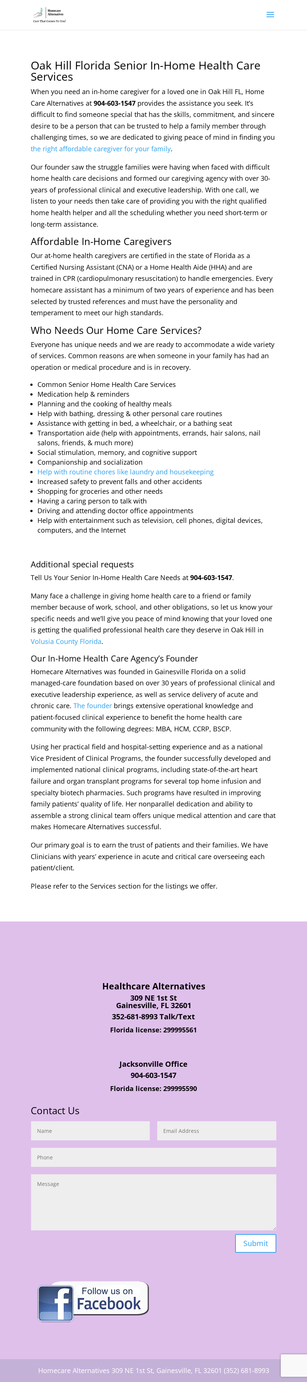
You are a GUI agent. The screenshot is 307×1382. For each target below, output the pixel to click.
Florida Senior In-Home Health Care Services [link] (146, 71)
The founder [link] (92, 705)
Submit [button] (255, 1243)
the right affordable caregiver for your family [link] (101, 148)
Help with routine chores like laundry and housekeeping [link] (125, 471)
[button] (270, 19)
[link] (49, 14)
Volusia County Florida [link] (66, 641)
